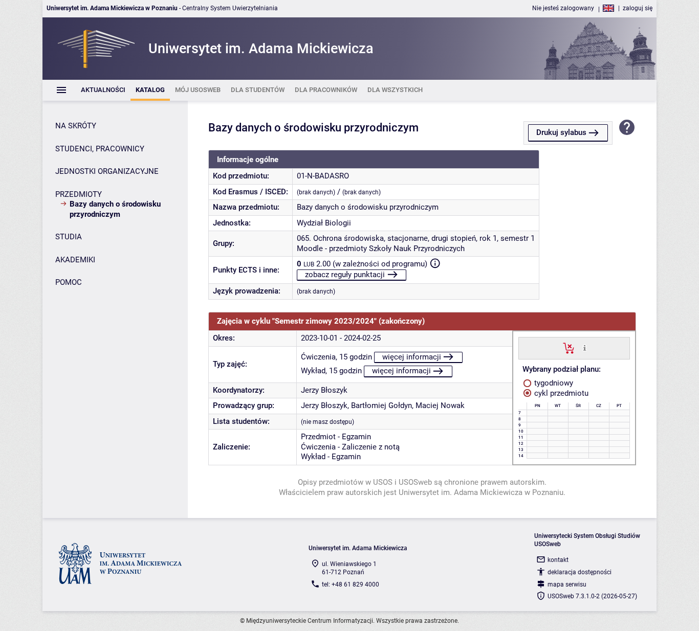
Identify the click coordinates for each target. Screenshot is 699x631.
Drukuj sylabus (561, 132)
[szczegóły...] (584, 347)
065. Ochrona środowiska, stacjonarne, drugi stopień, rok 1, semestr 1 (416, 238)
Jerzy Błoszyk (324, 390)
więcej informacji (411, 357)
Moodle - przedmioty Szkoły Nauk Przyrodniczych (381, 248)
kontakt (558, 560)
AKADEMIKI (75, 259)
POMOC (68, 282)
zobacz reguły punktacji (345, 274)
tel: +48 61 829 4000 (350, 584)
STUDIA (68, 236)
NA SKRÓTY (75, 125)
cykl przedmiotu (560, 393)
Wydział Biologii (324, 223)
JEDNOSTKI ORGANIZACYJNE (107, 171)
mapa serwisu (567, 584)
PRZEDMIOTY (78, 194)
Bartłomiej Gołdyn (381, 405)
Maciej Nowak (440, 405)
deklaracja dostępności (579, 572)
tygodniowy (552, 383)
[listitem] (103, 90)
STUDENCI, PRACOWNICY (99, 148)
